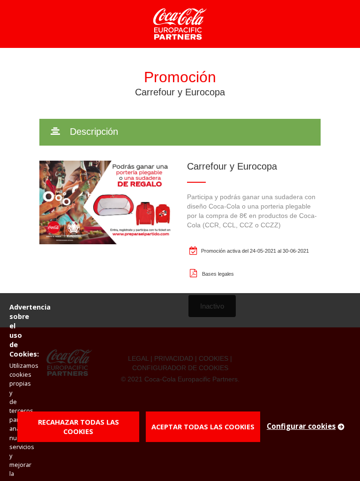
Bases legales (218, 274)
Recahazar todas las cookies (78, 426)
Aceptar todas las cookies (203, 426)
